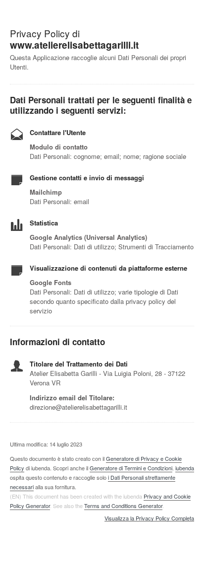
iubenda (184, 468)
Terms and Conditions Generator (123, 506)
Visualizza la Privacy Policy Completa (149, 518)
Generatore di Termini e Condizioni (131, 468)
